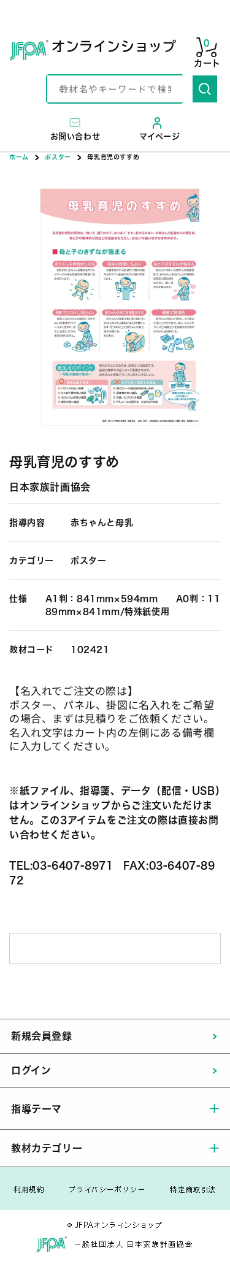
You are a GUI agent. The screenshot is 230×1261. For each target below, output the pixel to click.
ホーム (19, 157)
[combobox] (120, 88)
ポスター (58, 157)
